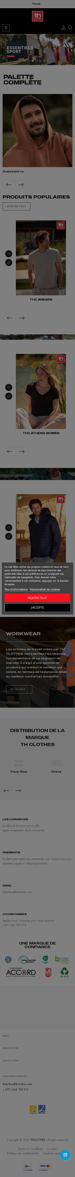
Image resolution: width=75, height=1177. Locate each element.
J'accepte (37, 607)
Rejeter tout (37, 598)
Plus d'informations (16, 589)
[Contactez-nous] (65, 1155)
